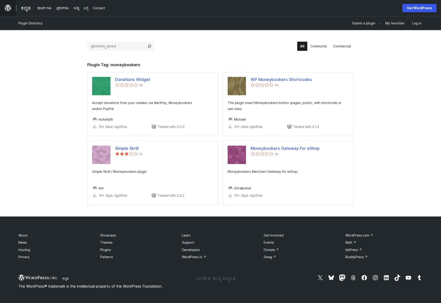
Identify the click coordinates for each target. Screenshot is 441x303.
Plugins (105, 250)
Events (269, 242)
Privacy (24, 257)
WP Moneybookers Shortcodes (281, 79)
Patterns (106, 257)
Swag (270, 257)
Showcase (108, 235)
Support (188, 242)
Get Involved (273, 235)
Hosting (24, 250)
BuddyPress (356, 257)
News (22, 242)
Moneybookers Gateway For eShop (285, 148)
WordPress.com (359, 235)
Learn (186, 235)
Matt (350, 242)
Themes (106, 242)
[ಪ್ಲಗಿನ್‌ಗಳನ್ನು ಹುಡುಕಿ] (149, 46)
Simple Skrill (127, 148)
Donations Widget (132, 79)
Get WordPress (419, 8)
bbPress (353, 250)
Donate (271, 250)
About (23, 235)
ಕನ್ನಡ (65, 278)
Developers (191, 250)
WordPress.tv (194, 257)
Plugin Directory (30, 23)
